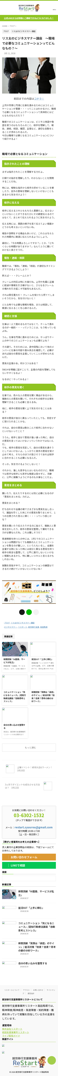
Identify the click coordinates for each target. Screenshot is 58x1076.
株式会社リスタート (12, 1029)
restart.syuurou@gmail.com (33, 827)
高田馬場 (43, 627)
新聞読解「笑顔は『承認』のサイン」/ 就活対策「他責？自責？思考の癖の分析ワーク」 (43, 696)
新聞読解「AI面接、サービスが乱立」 (14, 661)
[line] (29, 612)
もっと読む (30, 747)
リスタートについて (11, 990)
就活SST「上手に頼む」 (42, 659)
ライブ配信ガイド (11, 1035)
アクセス (26, 990)
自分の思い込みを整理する (32, 963)
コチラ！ (39, 98)
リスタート (22, 627)
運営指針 (31, 993)
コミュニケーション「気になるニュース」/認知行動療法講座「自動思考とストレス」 (15, 696)
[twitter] (22, 612)
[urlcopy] (36, 612)
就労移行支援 (33, 627)
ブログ (7, 622)
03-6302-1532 (29, 815)
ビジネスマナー (10, 627)
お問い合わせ (38, 990)
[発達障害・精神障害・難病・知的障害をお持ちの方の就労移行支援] (29, 7)
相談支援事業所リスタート (15, 1032)
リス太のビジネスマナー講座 (22, 622)
